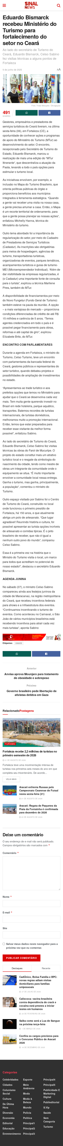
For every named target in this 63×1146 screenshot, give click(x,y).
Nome (7, 896)
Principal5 (49, 1084)
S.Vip (46, 1107)
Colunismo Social (9, 1091)
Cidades (7, 1084)
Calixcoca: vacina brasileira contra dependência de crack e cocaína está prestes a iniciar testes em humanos (37, 1004)
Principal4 (49, 1079)
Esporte (27, 1079)
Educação (9, 1128)
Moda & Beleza (27, 1100)
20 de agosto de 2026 (31, 817)
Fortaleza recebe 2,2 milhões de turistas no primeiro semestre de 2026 (30, 753)
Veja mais (13, 778)
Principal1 (29, 1123)
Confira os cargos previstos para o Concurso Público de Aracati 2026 (38, 1039)
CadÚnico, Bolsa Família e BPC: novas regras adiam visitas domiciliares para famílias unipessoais (38, 982)
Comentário (11, 853)
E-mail (7, 912)
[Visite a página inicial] (31, 5)
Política (27, 1118)
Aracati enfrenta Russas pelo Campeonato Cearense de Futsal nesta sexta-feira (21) (38, 790)
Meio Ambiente (28, 1086)
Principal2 (29, 1128)
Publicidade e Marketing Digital (51, 1093)
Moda (26, 1093)
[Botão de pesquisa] (58, 5)
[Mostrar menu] (4, 5)
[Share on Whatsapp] (27, 113)
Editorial (8, 1123)
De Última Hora (8, 1105)
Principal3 (29, 1133)
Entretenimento (12, 1133)
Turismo (10, 744)
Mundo (27, 1107)
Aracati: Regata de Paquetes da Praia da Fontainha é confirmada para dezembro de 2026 (38, 809)
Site (5, 928)
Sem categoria (49, 1119)
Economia (9, 1118)
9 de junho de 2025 (12, 69)
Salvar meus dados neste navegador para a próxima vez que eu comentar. (32, 945)
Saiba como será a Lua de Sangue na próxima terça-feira (39, 1022)
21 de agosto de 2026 (15, 760)
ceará (19, 642)
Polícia (27, 1112)
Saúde (47, 1112)
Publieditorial (51, 1102)
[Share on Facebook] (49, 113)
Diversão (8, 1112)
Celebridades (10, 1079)
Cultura (7, 1098)
